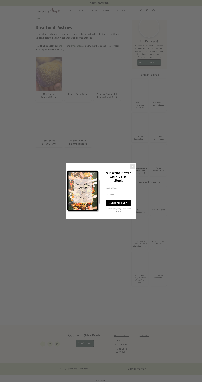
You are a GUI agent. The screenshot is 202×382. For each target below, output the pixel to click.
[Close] (132, 166)
